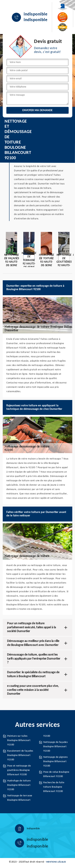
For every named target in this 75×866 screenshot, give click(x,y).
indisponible (35, 14)
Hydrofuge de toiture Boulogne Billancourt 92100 (19, 785)
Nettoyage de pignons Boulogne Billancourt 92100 (55, 761)
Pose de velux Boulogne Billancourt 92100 (56, 774)
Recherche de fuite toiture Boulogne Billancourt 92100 (53, 787)
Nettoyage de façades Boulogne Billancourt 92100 (55, 746)
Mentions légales (56, 862)
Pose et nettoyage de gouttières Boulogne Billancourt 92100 (19, 770)
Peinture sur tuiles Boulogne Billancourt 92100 (18, 740)
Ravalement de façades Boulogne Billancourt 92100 (20, 755)
